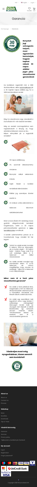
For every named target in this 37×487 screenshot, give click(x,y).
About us (4, 397)
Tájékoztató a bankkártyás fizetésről (13, 440)
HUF (16, 3)
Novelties (4, 416)
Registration (5, 453)
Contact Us (4, 400)
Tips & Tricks (5, 422)
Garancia (4, 431)
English (25, 3)
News (2, 413)
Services (3, 434)
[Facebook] (18, 480)
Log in (32, 3)
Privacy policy (5, 437)
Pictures (3, 403)
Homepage (5, 29)
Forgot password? (7, 456)
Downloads (4, 419)
